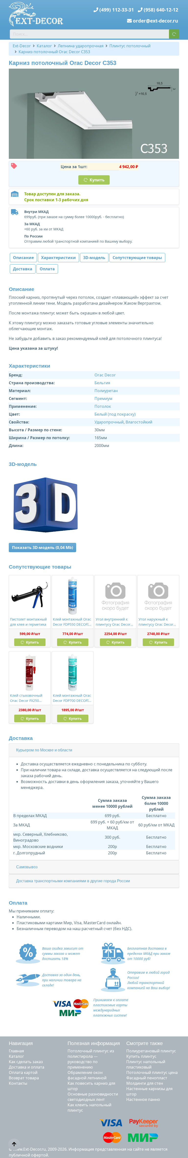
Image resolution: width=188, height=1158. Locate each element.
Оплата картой (23, 1072)
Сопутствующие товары (137, 257)
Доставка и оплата (26, 1067)
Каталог (16, 1056)
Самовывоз (26, 867)
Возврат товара (24, 1078)
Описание (23, 257)
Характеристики (58, 257)
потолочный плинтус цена (152, 1072)
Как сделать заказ (26, 1061)
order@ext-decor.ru (155, 20)
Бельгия (102, 383)
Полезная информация (94, 1043)
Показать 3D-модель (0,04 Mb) (42, 547)
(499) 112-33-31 (116, 9)
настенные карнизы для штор (149, 1091)
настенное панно (143, 1099)
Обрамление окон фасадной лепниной (87, 1075)
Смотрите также (144, 1043)
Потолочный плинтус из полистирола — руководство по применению (91, 1059)
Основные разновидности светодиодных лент (93, 1096)
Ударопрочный (109, 422)
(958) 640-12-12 (161, 9)
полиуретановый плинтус (151, 1051)
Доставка (22, 269)
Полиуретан (106, 390)
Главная (16, 1051)
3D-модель (94, 257)
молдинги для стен (144, 1083)
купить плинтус (141, 1056)
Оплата (47, 269)
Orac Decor (105, 375)
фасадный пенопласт (146, 1078)
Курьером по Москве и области (44, 750)
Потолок (102, 406)
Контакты (18, 1083)
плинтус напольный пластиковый (145, 1064)
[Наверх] (14, 1144)
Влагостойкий (139, 422)
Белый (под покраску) (115, 414)
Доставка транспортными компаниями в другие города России (73, 881)
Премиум (103, 398)
